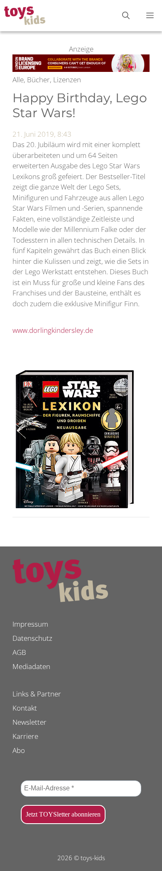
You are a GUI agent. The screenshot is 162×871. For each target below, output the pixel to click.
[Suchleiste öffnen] (126, 15)
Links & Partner (36, 694)
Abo (18, 750)
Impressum (30, 624)
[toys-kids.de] (24, 15)
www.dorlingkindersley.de (52, 330)
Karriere (25, 736)
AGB (19, 652)
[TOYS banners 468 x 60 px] (81, 69)
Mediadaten (31, 666)
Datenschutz (32, 638)
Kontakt (24, 708)
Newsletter (29, 722)
